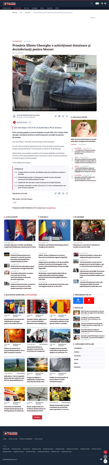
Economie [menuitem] (34, 8)
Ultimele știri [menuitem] (7, 8)
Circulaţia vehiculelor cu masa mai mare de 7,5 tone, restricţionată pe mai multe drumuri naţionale (42, 187)
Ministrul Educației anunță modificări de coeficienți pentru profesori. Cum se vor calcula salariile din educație (60, 409)
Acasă (15, 12)
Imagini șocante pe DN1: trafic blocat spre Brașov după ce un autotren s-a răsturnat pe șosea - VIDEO (59, 351)
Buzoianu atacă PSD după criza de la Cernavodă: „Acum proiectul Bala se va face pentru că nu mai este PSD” (85, 179)
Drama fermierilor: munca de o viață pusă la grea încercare (91, 256)
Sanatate (74, 144)
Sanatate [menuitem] (50, 8)
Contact (5, 439)
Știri (21, 12)
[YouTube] (105, 3)
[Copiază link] (55, 116)
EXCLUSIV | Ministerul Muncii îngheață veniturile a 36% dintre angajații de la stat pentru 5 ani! (85, 169)
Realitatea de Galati (85, 449)
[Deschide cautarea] (91, 3)
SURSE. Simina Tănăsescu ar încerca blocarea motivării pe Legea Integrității (53, 256)
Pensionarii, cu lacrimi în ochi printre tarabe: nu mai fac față (86, 246)
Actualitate (27, 12)
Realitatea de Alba (7, 451)
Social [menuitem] (42, 8)
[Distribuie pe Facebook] (59, 116)
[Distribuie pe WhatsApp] (63, 116)
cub (15, 202)
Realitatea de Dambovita (43, 451)
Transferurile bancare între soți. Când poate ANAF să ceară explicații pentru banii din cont (91, 284)
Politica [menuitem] (26, 8)
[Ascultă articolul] (105, 452)
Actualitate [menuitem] (17, 8)
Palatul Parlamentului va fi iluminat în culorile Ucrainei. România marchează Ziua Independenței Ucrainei (39, 178)
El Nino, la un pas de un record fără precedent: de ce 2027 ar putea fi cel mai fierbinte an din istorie (14, 351)
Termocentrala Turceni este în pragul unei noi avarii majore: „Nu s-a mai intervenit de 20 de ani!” (92, 264)
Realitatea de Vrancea (19, 451)
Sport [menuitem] (57, 8)
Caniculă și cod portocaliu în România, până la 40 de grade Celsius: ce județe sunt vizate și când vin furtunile (59, 323)
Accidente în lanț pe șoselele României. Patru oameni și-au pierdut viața (85, 151)
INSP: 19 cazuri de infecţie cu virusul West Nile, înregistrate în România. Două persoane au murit (84, 141)
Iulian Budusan (66, 402)
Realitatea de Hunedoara (72, 449)
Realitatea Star (26, 449)
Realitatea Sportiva (16, 449)
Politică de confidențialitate (25, 439)
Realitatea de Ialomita (48, 449)
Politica (77, 166)
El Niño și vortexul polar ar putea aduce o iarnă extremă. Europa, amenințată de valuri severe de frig (60, 382)
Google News (51, 208)
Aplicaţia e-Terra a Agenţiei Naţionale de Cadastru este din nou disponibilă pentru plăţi (14, 379)
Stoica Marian (43, 344)
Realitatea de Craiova (66, 451)
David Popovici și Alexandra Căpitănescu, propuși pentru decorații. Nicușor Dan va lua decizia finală (14, 322)
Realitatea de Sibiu (60, 449)
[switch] (97, 3)
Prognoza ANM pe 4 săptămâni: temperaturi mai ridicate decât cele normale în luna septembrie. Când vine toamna (37, 382)
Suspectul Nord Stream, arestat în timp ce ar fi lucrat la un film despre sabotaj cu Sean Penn (23, 286)
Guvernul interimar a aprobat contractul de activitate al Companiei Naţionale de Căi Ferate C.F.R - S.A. (35, 351)
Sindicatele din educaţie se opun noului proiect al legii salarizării (39, 182)
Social (76, 157)
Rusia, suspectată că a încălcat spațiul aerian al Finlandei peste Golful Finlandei (36, 410)
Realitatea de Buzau (96, 449)
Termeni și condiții (13, 439)
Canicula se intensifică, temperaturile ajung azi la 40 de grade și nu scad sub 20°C (13, 410)
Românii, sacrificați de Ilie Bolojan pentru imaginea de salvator (54, 246)
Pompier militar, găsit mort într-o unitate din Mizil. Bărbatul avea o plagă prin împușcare (37, 322)
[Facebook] (102, 3)
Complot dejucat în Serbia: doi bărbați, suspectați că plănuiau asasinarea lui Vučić (41, 173)
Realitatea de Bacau (31, 451)
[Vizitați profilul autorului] (14, 116)
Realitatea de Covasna (31, 115)
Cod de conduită (38, 439)
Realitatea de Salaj (36, 449)
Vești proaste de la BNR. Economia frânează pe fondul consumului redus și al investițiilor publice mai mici (92, 274)
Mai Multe (37, 417)
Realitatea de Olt (55, 451)
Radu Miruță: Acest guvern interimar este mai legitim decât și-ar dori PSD (53, 285)
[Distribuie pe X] (66, 116)
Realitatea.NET (6, 449)
